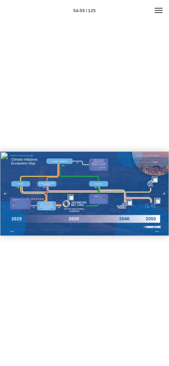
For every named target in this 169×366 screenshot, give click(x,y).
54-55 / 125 (84, 10)
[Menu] (158, 10)
